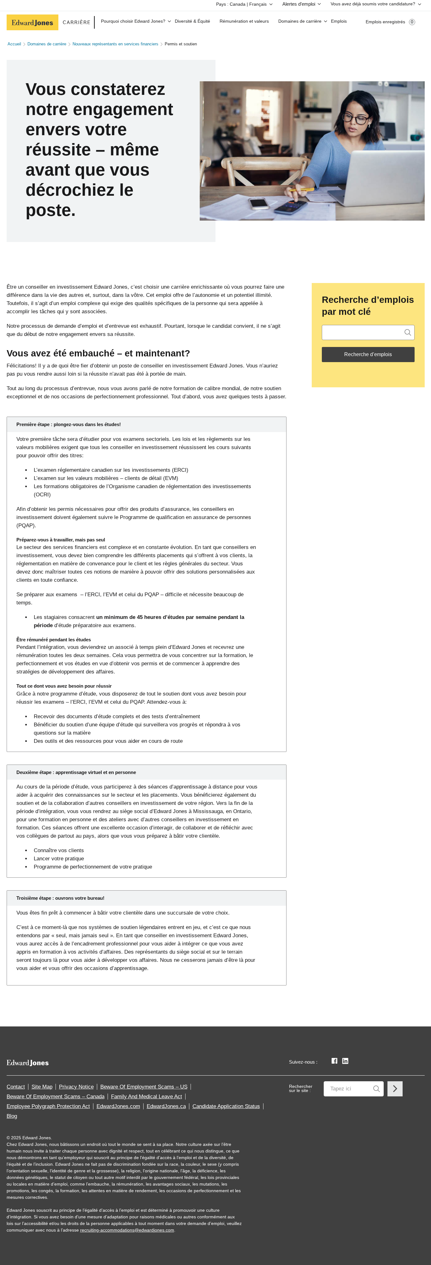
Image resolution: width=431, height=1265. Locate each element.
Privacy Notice (76, 1087)
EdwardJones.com (118, 1106)
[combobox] (368, 332)
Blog (12, 1116)
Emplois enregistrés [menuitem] (389, 22)
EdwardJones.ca (166, 1106)
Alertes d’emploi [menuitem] (298, 4)
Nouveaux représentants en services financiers (115, 44)
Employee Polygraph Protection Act (48, 1106)
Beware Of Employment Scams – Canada (55, 1097)
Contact (16, 1087)
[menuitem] (243, 5)
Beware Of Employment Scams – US (143, 1087)
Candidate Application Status (226, 1106)
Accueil (14, 44)
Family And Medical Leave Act (146, 1097)
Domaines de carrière (46, 44)
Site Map (42, 1087)
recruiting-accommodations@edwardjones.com (127, 1230)
